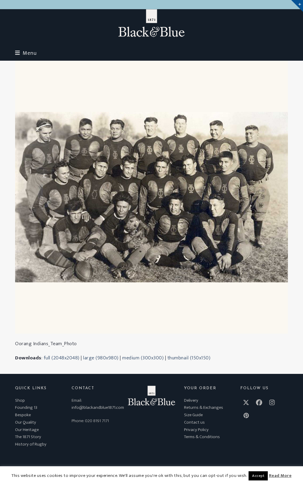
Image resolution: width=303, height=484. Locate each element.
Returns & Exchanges (203, 407)
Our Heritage (27, 429)
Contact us (194, 422)
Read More (280, 475)
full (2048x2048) (62, 358)
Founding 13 (26, 407)
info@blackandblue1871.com (98, 407)
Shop (20, 400)
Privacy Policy (196, 429)
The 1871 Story (28, 436)
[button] (25, 53)
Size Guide (193, 415)
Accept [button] (258, 475)
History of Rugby (30, 444)
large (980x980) (101, 358)
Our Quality (25, 422)
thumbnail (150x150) (189, 358)
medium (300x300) (143, 358)
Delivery (191, 400)
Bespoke (23, 415)
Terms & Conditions (202, 436)
